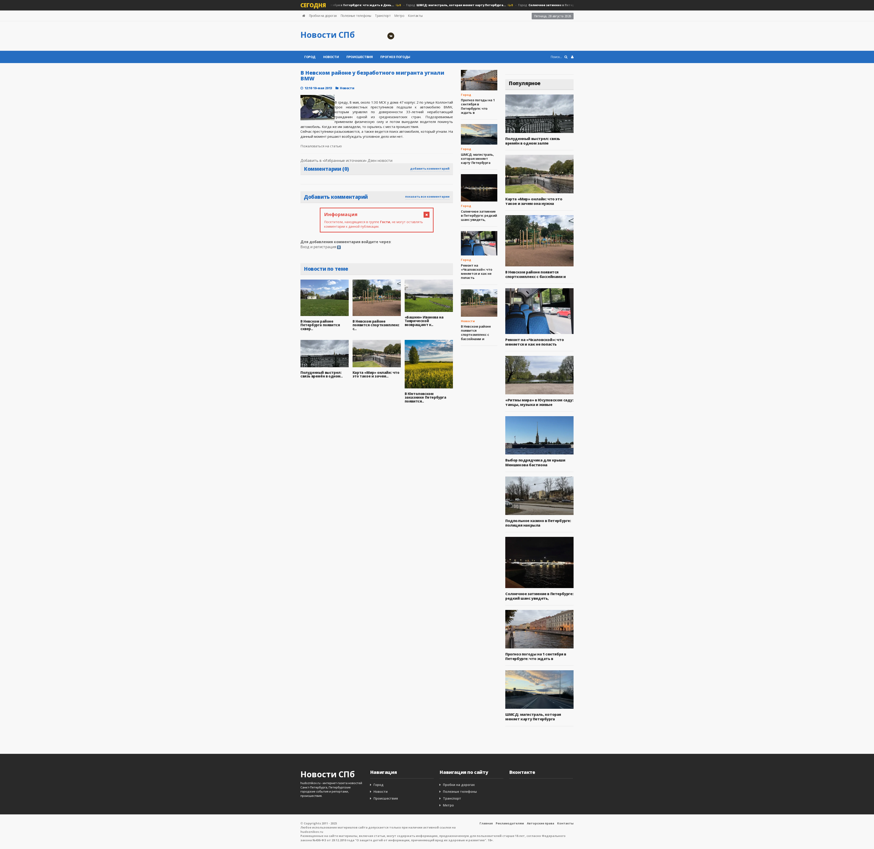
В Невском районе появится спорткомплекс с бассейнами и (476, 332)
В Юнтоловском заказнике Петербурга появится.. (425, 397)
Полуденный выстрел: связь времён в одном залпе (532, 141)
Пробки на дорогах (323, 15)
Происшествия (359, 57)
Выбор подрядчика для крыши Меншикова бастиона (535, 462)
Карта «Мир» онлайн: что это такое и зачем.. (376, 374)
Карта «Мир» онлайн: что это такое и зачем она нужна (533, 201)
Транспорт (383, 15)
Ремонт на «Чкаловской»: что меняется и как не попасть (476, 271)
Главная (486, 823)
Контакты (415, 15)
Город (440, 5)
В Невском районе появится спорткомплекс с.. (376, 325)
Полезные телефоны (355, 15)
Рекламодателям (510, 823)
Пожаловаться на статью (321, 146)
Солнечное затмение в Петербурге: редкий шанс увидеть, (479, 215)
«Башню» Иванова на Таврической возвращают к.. (424, 321)
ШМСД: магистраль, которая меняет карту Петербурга (477, 158)
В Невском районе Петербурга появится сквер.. (320, 325)
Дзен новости (380, 160)
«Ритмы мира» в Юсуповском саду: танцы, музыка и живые (539, 402)
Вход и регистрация (318, 246)
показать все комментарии (427, 196)
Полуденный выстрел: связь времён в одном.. (321, 374)
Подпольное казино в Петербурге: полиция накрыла (538, 523)
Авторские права (540, 823)
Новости (331, 57)
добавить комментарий (430, 168)
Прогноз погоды (395, 57)
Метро (399, 15)
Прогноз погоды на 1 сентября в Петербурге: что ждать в (478, 106)
